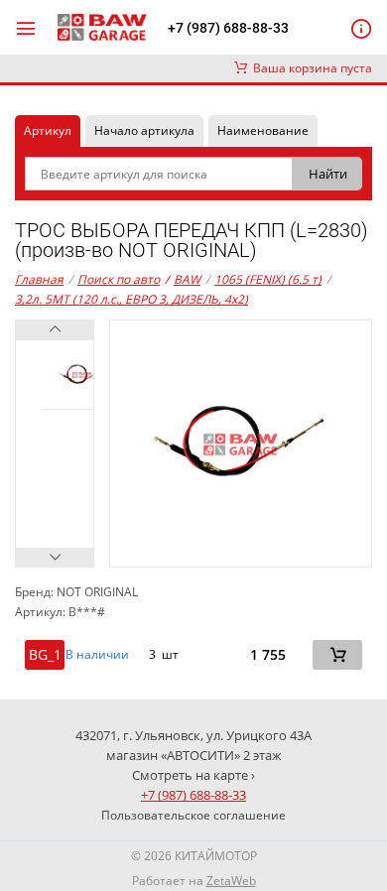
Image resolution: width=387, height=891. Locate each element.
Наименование (263, 130)
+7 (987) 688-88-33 (228, 28)
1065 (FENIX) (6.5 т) (268, 279)
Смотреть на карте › (193, 775)
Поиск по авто (118, 279)
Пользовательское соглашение (193, 815)
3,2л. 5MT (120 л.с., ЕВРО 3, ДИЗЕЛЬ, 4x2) (131, 299)
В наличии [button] (97, 655)
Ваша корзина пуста (309, 68)
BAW (182, 279)
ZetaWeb (231, 880)
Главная (39, 279)
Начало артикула (144, 130)
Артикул (47, 130)
